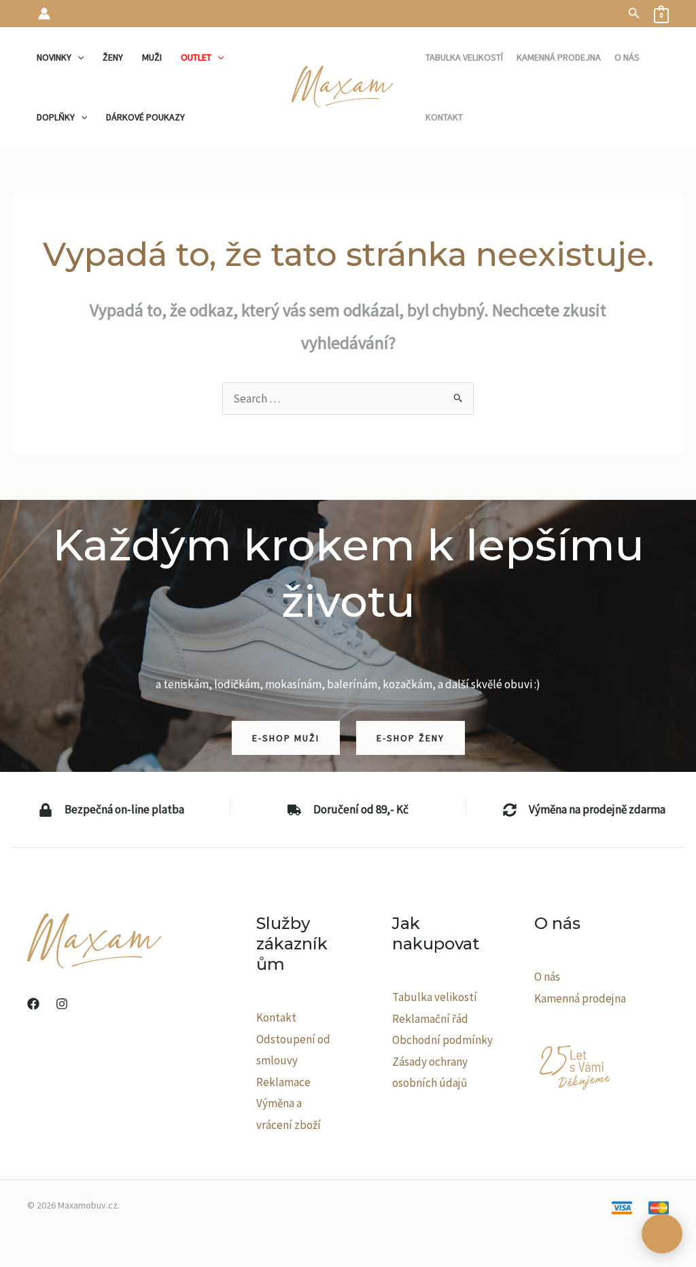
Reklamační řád (430, 1018)
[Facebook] (33, 1004)
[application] (77, 57)
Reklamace (283, 1082)
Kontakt (276, 1017)
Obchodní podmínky (442, 1039)
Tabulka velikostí (434, 997)
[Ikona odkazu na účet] (44, 13)
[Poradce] (662, 1233)
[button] (634, 13)
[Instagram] (62, 1004)
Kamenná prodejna (580, 998)
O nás (547, 976)
